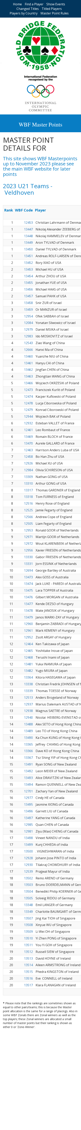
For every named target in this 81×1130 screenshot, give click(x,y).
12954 (28, 316)
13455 (28, 282)
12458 (28, 456)
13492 (28, 771)
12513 (28, 697)
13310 (28, 483)
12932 (28, 423)
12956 (28, 550)
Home (17, 4)
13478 (28, 610)
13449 (28, 242)
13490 (28, 737)
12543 (28, 343)
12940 (28, 717)
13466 (28, 383)
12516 (28, 503)
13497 (28, 818)
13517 (28, 985)
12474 (28, 396)
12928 (28, 858)
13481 (28, 664)
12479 (28, 410)
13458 (28, 303)
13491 (28, 764)
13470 (28, 443)
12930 (28, 865)
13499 (28, 844)
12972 (28, 543)
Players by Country (24, 13)
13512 (28, 952)
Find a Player (34, 4)
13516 (28, 978)
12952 (28, 637)
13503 (28, 885)
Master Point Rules (54, 13)
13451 (28, 256)
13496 (28, 811)
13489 (28, 731)
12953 (28, 530)
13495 (28, 804)
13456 (28, 289)
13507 (28, 918)
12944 (28, 416)
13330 (28, 557)
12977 (28, 798)
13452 (28, 263)
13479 (28, 617)
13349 (28, 911)
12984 (28, 470)
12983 (28, 336)
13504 (28, 891)
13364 (28, 677)
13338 (28, 684)
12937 (28, 704)
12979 (28, 329)
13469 (28, 436)
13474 (28, 584)
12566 (28, 517)
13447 (28, 229)
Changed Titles (28, 9)
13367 (28, 757)
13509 (28, 931)
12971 (28, 537)
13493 (28, 778)
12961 (28, 630)
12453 (28, 222)
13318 (28, 497)
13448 (28, 236)
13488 (28, 724)
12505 (28, 523)
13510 (28, 938)
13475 (28, 590)
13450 (28, 249)
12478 (28, 403)
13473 (28, 577)
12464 (28, 644)
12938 (28, 711)
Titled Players (52, 9)
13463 (28, 376)
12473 (28, 390)
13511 (28, 945)
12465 (28, 651)
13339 (28, 691)
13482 (28, 670)
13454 (28, 276)
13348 (28, 905)
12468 (28, 657)
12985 (28, 824)
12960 (28, 624)
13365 (28, 744)
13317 (28, 490)
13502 (28, 878)
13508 (28, 925)
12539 (28, 871)
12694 (28, 570)
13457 (28, 296)
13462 (28, 369)
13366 (28, 751)
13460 (28, 356)
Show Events (55, 4)
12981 (28, 831)
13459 (28, 309)
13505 (28, 898)
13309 (28, 477)
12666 (28, 349)
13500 (28, 851)
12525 (28, 510)
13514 (28, 965)
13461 (28, 363)
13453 (28, 269)
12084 (28, 323)
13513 (28, 958)
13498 (28, 838)
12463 (28, 450)
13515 (28, 972)
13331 (28, 564)
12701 (28, 791)
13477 (28, 604)
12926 (28, 463)
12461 (28, 430)
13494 (28, 784)
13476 (28, 597)
